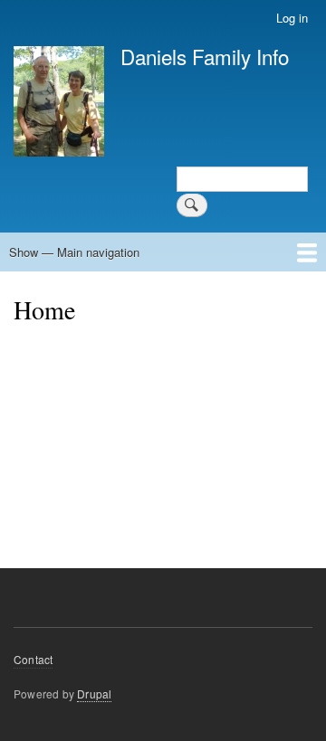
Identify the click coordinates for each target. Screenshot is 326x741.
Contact (33, 659)
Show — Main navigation (74, 252)
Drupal (94, 693)
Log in (292, 17)
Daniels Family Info (204, 56)
